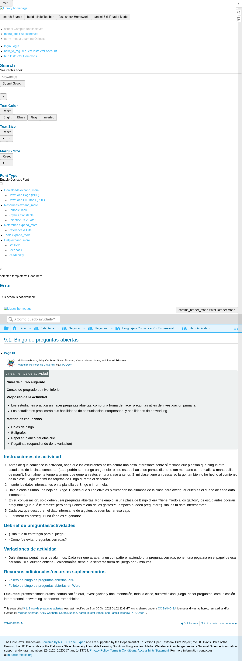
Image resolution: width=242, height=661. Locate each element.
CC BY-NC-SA (167, 608)
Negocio (74, 328)
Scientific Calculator (22, 220)
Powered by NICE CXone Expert (63, 642)
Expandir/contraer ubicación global (235, 327)
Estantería (47, 328)
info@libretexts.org (20, 654)
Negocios (101, 328)
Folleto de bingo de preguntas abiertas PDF (41, 580)
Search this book (11, 70)
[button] (15, 250)
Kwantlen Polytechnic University (36, 364)
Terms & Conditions (123, 650)
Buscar (11, 319)
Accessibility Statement (153, 650)
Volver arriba (11, 622)
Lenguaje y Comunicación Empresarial (148, 328)
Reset (7, 111)
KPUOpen (66, 364)
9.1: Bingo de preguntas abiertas (43, 608)
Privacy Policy (99, 650)
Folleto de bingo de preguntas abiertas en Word (44, 585)
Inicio (22, 328)
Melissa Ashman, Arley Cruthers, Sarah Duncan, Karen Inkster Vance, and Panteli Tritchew (74, 612)
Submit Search (12, 83)
